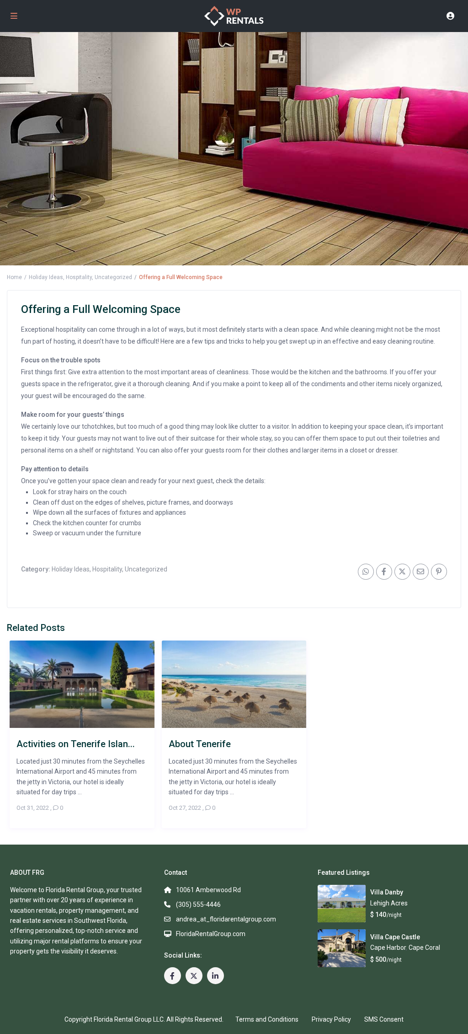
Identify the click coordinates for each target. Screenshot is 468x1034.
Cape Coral (424, 947)
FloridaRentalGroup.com (210, 933)
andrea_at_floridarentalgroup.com (226, 919)
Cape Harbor (388, 947)
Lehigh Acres (389, 903)
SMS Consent (384, 1019)
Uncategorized (113, 277)
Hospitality (79, 277)
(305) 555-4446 (198, 904)
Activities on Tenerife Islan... (75, 743)
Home (14, 277)
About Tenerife (200, 743)
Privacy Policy (331, 1019)
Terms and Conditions (266, 1019)
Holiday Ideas (46, 277)
